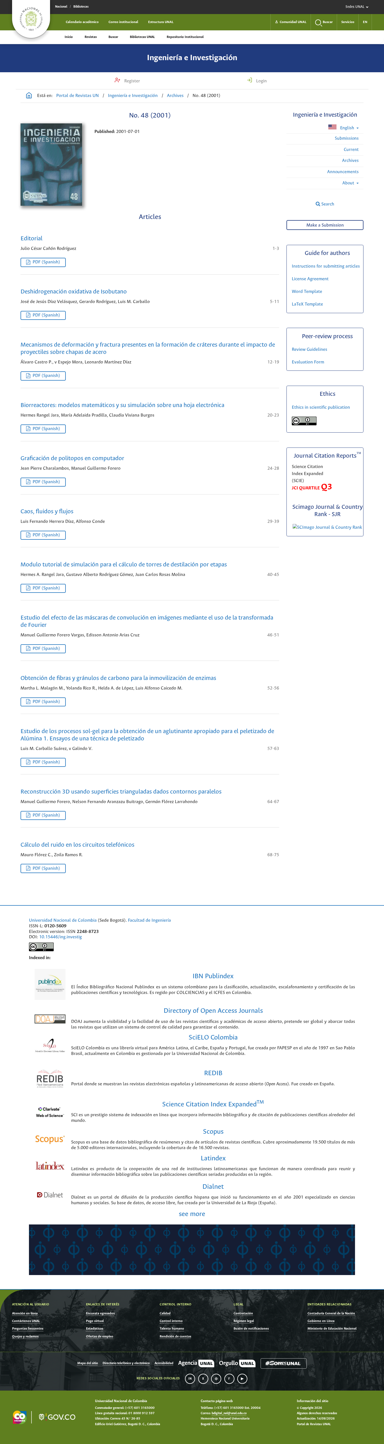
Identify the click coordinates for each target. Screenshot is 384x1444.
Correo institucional (123, 22)
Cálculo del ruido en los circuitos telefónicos (77, 845)
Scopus (213, 1132)
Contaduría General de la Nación (331, 1313)
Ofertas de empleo (99, 1336)
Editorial (31, 239)
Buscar (113, 37)
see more (192, 1214)
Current (351, 149)
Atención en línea (25, 1313)
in (190, 1378)
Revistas (91, 37)
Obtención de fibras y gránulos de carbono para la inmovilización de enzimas (118, 678)
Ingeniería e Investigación (192, 57)
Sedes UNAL (354, 7)
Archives (175, 95)
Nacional (61, 6)
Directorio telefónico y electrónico (126, 1363)
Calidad (165, 1313)
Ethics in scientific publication (321, 407)
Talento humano (172, 1328)
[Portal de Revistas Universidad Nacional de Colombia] (29, 96)
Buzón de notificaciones (251, 1328)
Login (261, 81)
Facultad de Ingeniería (149, 920)
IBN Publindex (213, 976)
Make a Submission (325, 225)
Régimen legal (244, 1321)
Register (131, 81)
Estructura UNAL (160, 22)
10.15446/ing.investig (60, 937)
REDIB (213, 1073)
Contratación (243, 1313)
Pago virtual (95, 1321)
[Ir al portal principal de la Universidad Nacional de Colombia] (31, 19)
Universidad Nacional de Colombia (63, 920)
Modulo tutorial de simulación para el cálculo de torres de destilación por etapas (124, 565)
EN (365, 22)
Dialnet (213, 1187)
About (348, 183)
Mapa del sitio (87, 1363)
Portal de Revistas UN (77, 95)
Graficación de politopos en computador (72, 458)
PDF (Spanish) (46, 262)
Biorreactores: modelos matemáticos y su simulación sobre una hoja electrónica (122, 405)
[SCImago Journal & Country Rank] (327, 527)
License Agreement (310, 279)
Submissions (347, 138)
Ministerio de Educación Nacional (332, 1328)
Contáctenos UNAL (26, 1321)
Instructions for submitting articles (326, 266)
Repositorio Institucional (185, 37)
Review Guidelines (309, 349)
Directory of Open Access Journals (213, 1011)
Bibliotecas (81, 6)
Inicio (69, 37)
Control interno (171, 1321)
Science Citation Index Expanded (213, 1104)
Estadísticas (94, 1328)
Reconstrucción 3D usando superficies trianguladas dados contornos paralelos (121, 792)
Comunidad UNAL (290, 22)
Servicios (347, 22)
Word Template (307, 291)
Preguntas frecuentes (27, 1328)
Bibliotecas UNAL (142, 37)
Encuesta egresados (100, 1313)
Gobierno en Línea (321, 1321)
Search (327, 204)
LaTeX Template (307, 304)
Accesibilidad (164, 1363)
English (347, 128)
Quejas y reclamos (25, 1336)
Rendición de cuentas (175, 1336)
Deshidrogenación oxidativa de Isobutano (74, 292)
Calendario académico (82, 22)
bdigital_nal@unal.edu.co (229, 1413)
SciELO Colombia (213, 1037)
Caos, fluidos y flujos (47, 512)
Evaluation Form (308, 362)
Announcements (343, 172)
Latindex (213, 1158)
